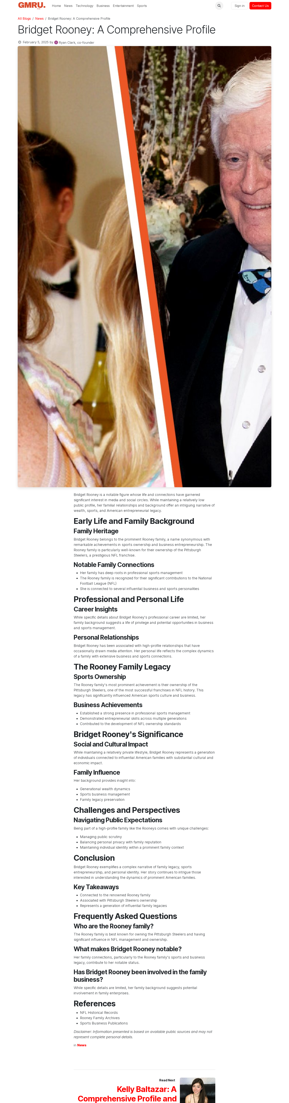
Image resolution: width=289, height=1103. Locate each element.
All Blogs (24, 18)
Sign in (240, 6)
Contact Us (260, 6)
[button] (219, 6)
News (39, 18)
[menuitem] (56, 6)
